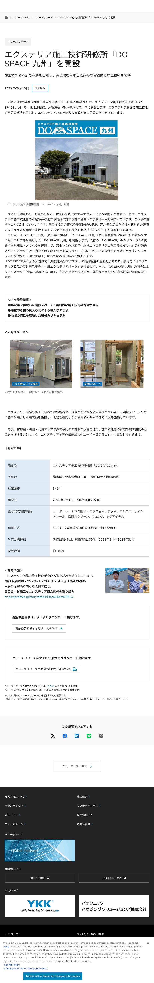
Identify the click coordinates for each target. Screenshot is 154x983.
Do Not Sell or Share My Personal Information (52, 975)
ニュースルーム (21, 17)
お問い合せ (83, 824)
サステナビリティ (87, 806)
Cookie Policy (12, 964)
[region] (77, 960)
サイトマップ (11, 934)
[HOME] (6, 17)
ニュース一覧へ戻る (74, 766)
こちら (50, 686)
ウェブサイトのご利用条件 (90, 934)
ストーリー (11, 815)
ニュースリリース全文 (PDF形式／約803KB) (43, 669)
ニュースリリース (43, 17)
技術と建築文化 (14, 806)
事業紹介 (82, 796)
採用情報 (82, 815)
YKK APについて (15, 796)
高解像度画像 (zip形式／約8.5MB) (36, 628)
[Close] (148, 943)
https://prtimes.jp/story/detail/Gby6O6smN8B (37, 597)
